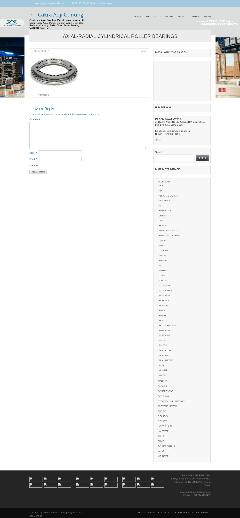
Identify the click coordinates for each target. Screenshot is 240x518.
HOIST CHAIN (165, 426)
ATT (161, 206)
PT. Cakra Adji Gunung (56, 14)
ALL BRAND (164, 182)
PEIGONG (164, 300)
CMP (161, 220)
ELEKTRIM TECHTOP (169, 235)
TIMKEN (163, 345)
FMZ (161, 245)
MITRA (195, 16)
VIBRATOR (163, 456)
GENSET (162, 421)
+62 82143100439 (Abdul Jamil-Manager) (91, 3)
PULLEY (162, 436)
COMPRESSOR (165, 391)
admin (144, 51)
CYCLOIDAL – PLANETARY (171, 401)
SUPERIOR (164, 330)
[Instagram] (206, 3)
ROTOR (162, 315)
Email (33, 159)
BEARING (163, 381)
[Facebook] (202, 3)
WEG (161, 365)
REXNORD (164, 305)
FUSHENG (164, 250)
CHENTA (163, 215)
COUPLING (163, 396)
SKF (161, 320)
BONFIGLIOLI (165, 210)
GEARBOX (163, 416)
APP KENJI (164, 200)
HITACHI (163, 260)
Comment (35, 119)
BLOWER (162, 386)
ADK (161, 190)
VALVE (161, 451)
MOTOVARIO (165, 290)
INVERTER (163, 431)
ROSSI (162, 310)
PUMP (161, 441)
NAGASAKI (164, 295)
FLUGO (162, 240)
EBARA (162, 225)
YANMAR (163, 370)
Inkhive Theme (50, 512)
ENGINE (162, 411)
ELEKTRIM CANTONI (169, 230)
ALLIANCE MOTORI (168, 196)
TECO (162, 340)
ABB (161, 185)
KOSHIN (163, 270)
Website (33, 165)
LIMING (162, 275)
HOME (137, 16)
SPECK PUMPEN (167, 325)
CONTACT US (166, 16)
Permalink (43, 94)
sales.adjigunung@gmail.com (48, 3)
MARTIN (163, 280)
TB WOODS (164, 335)
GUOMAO (163, 255)
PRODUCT (182, 16)
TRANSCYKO (165, 350)
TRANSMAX (165, 355)
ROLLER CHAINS (166, 446)
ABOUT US (151, 16)
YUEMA (162, 375)
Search (158, 152)
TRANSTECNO (166, 360)
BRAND (207, 16)
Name (33, 152)
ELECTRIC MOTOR (167, 406)
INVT (161, 265)
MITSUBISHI (165, 285)
